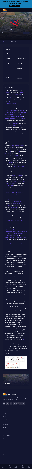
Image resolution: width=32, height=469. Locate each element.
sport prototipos (16, 201)
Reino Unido (14, 96)
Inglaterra (7, 96)
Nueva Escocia (12, 10)
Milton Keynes (8, 99)
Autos (4, 454)
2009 (15, 181)
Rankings (5, 427)
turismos (7, 243)
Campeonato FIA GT (10, 237)
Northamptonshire (16, 94)
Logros (4, 432)
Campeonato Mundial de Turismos (15, 229)
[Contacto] (4, 403)
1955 (11, 147)
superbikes (23, 243)
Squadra (5, 430)
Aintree (13, 145)
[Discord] (7, 403)
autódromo (8, 92)
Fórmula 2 (10, 220)
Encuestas (5, 441)
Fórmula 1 (22, 110)
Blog (4, 438)
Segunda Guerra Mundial (14, 125)
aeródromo (16, 123)
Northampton (12, 98)
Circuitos (6, 41)
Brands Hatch (20, 145)
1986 (14, 147)
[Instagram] (11, 403)
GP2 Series (16, 235)
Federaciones (6, 411)
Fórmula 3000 (19, 220)
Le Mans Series (13, 207)
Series (4, 416)
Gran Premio (8, 153)
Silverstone (21, 92)
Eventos (5, 413)
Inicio (15, 403)
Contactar (13, 5)
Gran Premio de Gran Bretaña (14, 140)
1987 (9, 151)
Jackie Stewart (9, 162)
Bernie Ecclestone (17, 175)
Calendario (6, 419)
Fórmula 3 (22, 241)
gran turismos (13, 243)
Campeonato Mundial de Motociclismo (15, 118)
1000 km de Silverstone (11, 112)
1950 (18, 151)
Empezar (22, 403)
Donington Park (9, 185)
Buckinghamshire (11, 103)
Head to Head (6, 435)
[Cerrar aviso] (30, 4)
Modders (5, 449)
